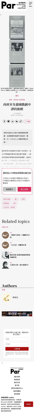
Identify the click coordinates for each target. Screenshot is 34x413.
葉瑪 (23, 199)
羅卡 (16, 199)
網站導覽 (17, 394)
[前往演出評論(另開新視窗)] (17, 313)
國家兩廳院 (17, 391)
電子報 (17, 385)
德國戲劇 (6, 203)
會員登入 (9, 189)
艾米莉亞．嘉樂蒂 (9, 207)
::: (26, 3)
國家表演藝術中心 (17, 388)
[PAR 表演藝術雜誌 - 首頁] (12, 5)
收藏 (28, 121)
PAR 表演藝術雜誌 (17, 370)
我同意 (28, 404)
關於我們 (17, 377)
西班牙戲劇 (7, 199)
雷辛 (14, 203)
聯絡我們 (17, 379)
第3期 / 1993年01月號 (17, 115)
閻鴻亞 (19, 113)
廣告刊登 (17, 382)
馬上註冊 (24, 189)
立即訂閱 (17, 349)
